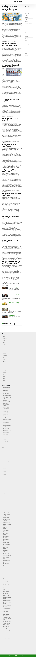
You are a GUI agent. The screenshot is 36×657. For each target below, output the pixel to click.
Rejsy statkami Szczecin (7, 587)
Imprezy (26, 21)
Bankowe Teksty (18, 2)
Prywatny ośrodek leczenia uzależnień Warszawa (6, 404)
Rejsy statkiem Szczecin (7, 565)
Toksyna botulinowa (6, 417)
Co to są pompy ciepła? (6, 441)
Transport (4, 370)
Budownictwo (27, 13)
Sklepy (26, 40)
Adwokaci (4, 510)
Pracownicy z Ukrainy (6, 542)
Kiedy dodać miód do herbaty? (14, 302)
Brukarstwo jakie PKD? (6, 628)
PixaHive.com (24, 655)
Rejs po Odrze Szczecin (6, 576)
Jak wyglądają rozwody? (7, 621)
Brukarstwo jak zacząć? (6, 626)
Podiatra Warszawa (6, 434)
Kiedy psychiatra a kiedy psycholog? (15, 287)
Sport (26, 42)
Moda (26, 25)
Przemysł (26, 36)
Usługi (26, 51)
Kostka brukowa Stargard (7, 630)
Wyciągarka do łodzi (12, 315)
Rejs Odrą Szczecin (6, 589)
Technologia (27, 44)
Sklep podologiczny (6, 428)
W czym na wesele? (6, 517)
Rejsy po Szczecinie (6, 567)
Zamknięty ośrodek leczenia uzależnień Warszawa (6, 408)
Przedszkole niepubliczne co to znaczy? (6, 611)
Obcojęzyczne (27, 30)
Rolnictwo (26, 38)
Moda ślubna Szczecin (6, 476)
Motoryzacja (5, 351)
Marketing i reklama (28, 23)
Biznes (26, 11)
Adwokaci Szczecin (6, 512)
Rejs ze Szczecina (6, 553)
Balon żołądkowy (5, 436)
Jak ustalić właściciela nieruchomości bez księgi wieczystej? (7, 492)
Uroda (26, 49)
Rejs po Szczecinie (6, 595)
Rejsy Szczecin (5, 593)
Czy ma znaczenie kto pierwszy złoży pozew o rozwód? (7, 618)
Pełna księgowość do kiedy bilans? (14, 294)
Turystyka (26, 47)
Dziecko (26, 15)
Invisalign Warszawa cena (7, 636)
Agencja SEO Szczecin (6, 608)
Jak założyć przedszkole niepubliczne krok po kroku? (7, 639)
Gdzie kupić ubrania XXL (6, 393)
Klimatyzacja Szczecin (6, 522)
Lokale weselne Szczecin (7, 555)
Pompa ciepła (5, 505)
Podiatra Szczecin (6, 432)
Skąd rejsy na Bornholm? (7, 560)
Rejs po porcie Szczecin (6, 600)
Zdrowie (26, 55)
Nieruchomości (27, 28)
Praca (26, 32)
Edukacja (26, 17)
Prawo (26, 34)
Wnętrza (26, 53)
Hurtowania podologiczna (7, 430)
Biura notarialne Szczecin (7, 395)
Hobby (26, 19)
